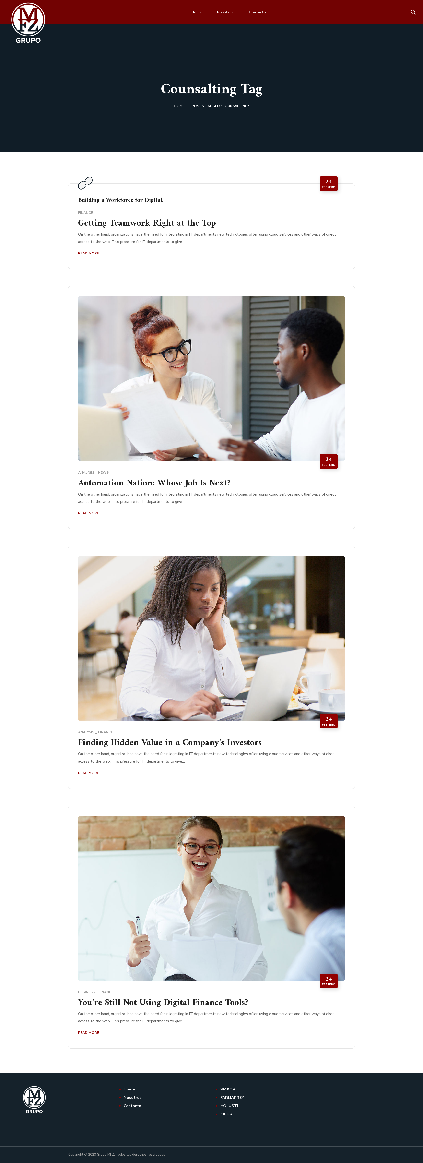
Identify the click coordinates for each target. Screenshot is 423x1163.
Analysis (86, 472)
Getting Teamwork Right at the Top (147, 223)
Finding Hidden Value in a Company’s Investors (170, 743)
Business (86, 992)
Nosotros (133, 1097)
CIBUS (226, 1114)
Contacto (132, 1106)
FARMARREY (232, 1097)
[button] (413, 12)
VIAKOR (227, 1089)
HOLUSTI (229, 1106)
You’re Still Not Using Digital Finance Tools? (163, 1003)
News (103, 472)
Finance (85, 212)
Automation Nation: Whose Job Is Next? (154, 483)
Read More (88, 253)
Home (179, 106)
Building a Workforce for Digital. (120, 200)
